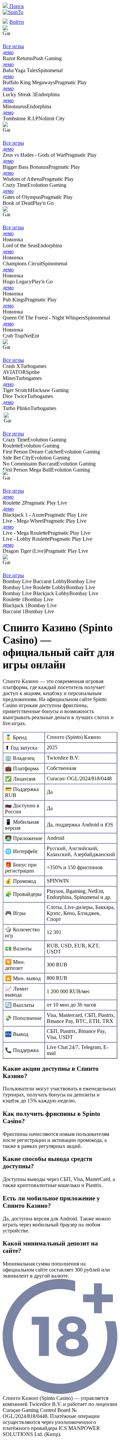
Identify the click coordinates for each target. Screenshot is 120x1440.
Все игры (13, 46)
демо (8, 52)
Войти (16, 22)
